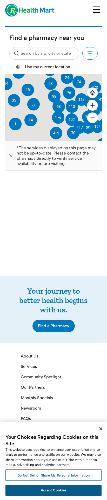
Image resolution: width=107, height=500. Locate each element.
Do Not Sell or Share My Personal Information (53, 475)
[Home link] (30, 10)
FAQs (26, 418)
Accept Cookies (53, 490)
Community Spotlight (41, 376)
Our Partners (33, 387)
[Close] (100, 429)
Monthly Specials (37, 397)
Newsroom (31, 408)
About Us (29, 356)
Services (29, 366)
